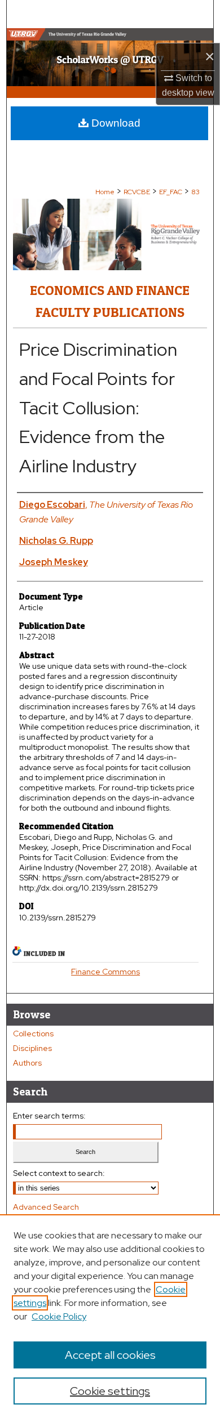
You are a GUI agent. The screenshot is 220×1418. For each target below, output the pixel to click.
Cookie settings (110, 1391)
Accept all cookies (110, 1355)
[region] (110, 1316)
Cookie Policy (59, 1316)
